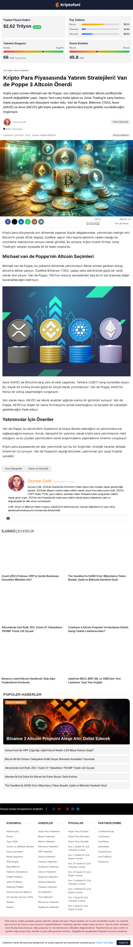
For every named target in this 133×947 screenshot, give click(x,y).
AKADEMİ (10, 46)
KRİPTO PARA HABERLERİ (18, 27)
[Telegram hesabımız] (82, 941)
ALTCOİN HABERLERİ (16, 40)
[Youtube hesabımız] (41, 941)
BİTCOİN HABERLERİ (15, 33)
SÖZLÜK (9, 53)
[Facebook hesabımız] (10, 941)
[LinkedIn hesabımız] (72, 941)
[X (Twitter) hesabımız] (21, 941)
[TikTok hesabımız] (51, 941)
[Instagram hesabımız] (31, 941)
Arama (99, 15)
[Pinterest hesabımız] (62, 941)
